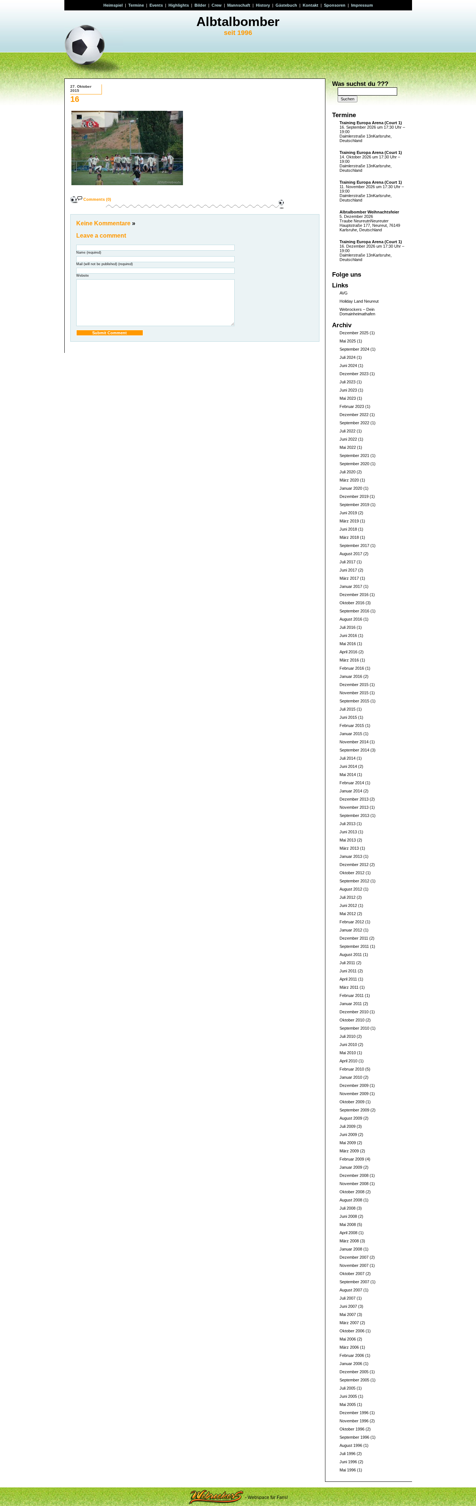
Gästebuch (286, 5)
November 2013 (354, 807)
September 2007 (354, 1282)
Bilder (200, 5)
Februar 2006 (352, 1355)
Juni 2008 (348, 1216)
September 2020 (354, 463)
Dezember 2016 (354, 594)
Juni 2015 (348, 717)
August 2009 (351, 1118)
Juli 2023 (348, 382)
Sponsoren (334, 5)
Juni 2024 (348, 365)
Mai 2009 (348, 1142)
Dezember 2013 (354, 799)
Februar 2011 (352, 995)
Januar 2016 (351, 676)
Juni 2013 (348, 832)
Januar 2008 (351, 1249)
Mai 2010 (348, 1052)
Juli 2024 (348, 357)
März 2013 (349, 848)
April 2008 (348, 1232)
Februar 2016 (352, 668)
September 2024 (354, 349)
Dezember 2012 (354, 864)
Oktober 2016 (352, 603)
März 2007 (349, 1322)
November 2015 (354, 693)
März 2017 (349, 578)
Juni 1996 (348, 1462)
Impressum (362, 5)
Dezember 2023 (354, 373)
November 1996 (354, 1421)
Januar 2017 (351, 586)
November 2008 (354, 1183)
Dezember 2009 (354, 1085)
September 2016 (354, 611)
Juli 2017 (348, 562)
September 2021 (354, 455)
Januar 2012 (351, 930)
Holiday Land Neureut (359, 301)
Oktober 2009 (352, 1102)
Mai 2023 (348, 398)
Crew (217, 5)
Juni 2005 (348, 1396)
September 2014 (354, 750)
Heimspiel (113, 5)
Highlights (178, 5)
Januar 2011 (351, 1003)
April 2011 (348, 979)
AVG (344, 293)
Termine (136, 5)
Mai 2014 (348, 774)
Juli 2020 (348, 472)
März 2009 (349, 1151)
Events (156, 5)
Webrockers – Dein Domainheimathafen (357, 311)
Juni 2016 (348, 635)
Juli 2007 (348, 1298)
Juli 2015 (348, 709)
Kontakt (310, 5)
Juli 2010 (348, 1036)
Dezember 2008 (354, 1175)
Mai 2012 (348, 913)
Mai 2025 (348, 341)
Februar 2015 (352, 725)
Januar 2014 (351, 791)
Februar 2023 (352, 406)
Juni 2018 (348, 529)
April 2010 (348, 1061)
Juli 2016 (348, 627)
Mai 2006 (348, 1339)
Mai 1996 (348, 1470)
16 (74, 99)
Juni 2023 (348, 390)
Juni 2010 (348, 1044)
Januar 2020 (351, 488)
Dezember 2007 (354, 1257)
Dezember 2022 (354, 414)
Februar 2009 (352, 1159)
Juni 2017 (348, 570)
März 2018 (349, 537)
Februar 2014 (352, 783)
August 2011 (351, 954)
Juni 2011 (348, 971)
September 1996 (354, 1437)
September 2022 (354, 423)
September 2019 (354, 504)
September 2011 (354, 946)
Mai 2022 (348, 447)
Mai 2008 (348, 1224)
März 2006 (349, 1347)
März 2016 (349, 660)
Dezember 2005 (354, 1372)
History (263, 5)
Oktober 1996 (352, 1429)
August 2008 (351, 1200)
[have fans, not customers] (216, 1497)
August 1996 (351, 1445)
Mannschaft (238, 5)
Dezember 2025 (354, 333)
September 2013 (354, 815)
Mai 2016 (348, 643)
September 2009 (354, 1110)
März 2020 (349, 480)
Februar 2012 (352, 922)
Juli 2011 (347, 962)
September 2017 (354, 545)
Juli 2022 (348, 431)
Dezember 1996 (354, 1412)
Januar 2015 (351, 733)
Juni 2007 (348, 1306)
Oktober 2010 (352, 1020)
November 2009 (354, 1093)
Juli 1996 (348, 1453)
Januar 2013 (351, 856)
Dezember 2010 (354, 1012)
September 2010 (354, 1028)
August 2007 (351, 1290)
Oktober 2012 (352, 873)
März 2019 (349, 521)
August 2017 (351, 553)
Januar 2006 (351, 1363)
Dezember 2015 (354, 684)
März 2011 (349, 987)
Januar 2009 (351, 1167)
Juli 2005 (348, 1388)
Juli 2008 (348, 1208)
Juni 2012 (348, 905)
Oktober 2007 (352, 1273)
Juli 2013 (348, 823)
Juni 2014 (348, 766)
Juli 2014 (348, 758)
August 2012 (351, 889)
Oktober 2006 (352, 1331)
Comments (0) (97, 199)
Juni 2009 (348, 1134)
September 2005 (354, 1380)
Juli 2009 (348, 1126)
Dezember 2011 (354, 938)
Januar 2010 (351, 1077)
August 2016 (351, 619)
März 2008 (349, 1241)
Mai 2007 (348, 1314)
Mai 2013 (348, 840)
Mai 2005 (348, 1404)
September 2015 (354, 701)
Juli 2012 (348, 897)
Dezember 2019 (354, 496)
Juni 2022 (348, 439)
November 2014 (354, 742)
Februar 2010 (352, 1069)
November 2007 (354, 1265)
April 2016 (348, 652)
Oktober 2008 (352, 1192)
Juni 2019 (348, 513)
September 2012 (354, 881)
